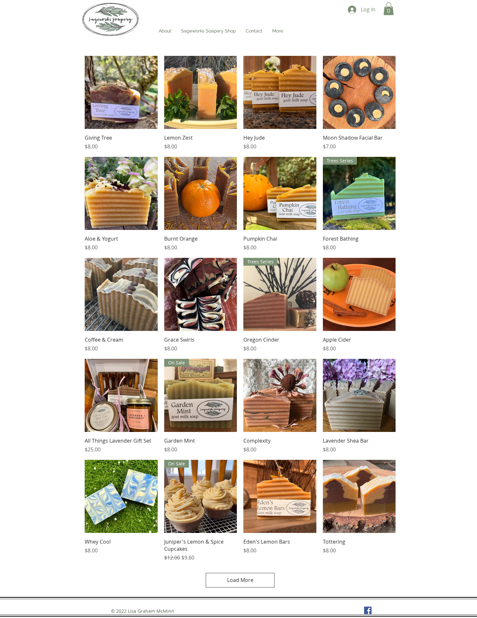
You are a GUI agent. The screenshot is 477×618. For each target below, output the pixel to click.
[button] (388, 8)
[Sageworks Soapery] (368, 610)
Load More (240, 580)
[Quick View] (121, 92)
